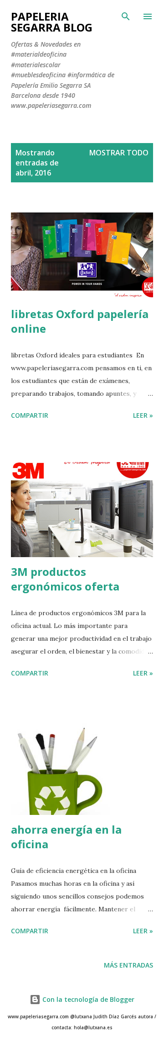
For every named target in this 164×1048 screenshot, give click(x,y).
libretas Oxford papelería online (80, 321)
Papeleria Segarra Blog (51, 22)
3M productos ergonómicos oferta (65, 579)
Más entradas (128, 965)
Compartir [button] (29, 415)
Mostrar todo (119, 153)
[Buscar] (125, 16)
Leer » (143, 415)
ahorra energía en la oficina (66, 836)
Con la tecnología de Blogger (87, 999)
